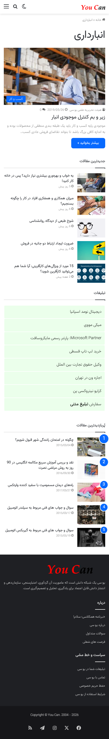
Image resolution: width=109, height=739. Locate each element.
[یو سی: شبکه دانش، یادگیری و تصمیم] (85, 7)
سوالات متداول (95, 633)
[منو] (6, 8)
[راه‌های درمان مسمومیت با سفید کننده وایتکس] (91, 492)
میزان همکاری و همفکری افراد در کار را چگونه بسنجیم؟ (42, 201)
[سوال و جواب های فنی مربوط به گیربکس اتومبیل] (91, 537)
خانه (99, 20)
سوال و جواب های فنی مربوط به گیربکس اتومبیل (39, 530)
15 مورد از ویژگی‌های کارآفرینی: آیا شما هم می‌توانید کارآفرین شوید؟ (44, 268)
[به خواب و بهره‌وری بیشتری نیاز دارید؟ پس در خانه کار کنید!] (91, 182)
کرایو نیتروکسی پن (87, 391)
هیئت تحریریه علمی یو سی (85, 110)
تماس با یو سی (95, 677)
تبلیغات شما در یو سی (91, 669)
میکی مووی (92, 325)
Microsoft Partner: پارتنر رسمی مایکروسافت (65, 338)
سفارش (85, 404)
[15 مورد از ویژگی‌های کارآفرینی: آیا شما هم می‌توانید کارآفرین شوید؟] (91, 273)
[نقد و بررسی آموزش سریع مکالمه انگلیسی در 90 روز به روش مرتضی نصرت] (91, 469)
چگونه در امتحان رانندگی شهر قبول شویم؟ (44, 440)
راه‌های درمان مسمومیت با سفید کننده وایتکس (41, 485)
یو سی (101, 582)
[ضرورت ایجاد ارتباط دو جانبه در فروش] (91, 250)
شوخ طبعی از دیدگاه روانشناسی (51, 221)
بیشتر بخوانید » (88, 143)
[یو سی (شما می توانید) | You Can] (54, 568)
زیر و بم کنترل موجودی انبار (78, 117)
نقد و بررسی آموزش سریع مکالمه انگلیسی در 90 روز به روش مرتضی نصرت (40, 465)
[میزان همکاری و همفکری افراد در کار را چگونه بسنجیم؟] (91, 205)
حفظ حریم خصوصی (92, 685)
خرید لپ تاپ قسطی (85, 351)
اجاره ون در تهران (88, 378)
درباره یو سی (97, 625)
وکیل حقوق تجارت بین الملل (79, 364)
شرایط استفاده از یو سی (90, 694)
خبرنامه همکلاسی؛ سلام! (89, 616)
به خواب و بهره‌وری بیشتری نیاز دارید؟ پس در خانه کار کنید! (39, 178)
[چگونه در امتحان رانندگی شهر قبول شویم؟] (91, 447)
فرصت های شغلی (94, 641)
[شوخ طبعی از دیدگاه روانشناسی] (91, 228)
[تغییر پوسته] (24, 8)
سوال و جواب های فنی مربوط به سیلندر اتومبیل (40, 508)
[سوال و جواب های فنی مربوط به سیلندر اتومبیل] (91, 514)
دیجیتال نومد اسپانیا (85, 312)
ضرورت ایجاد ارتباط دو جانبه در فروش (47, 243)
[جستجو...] (15, 8)
